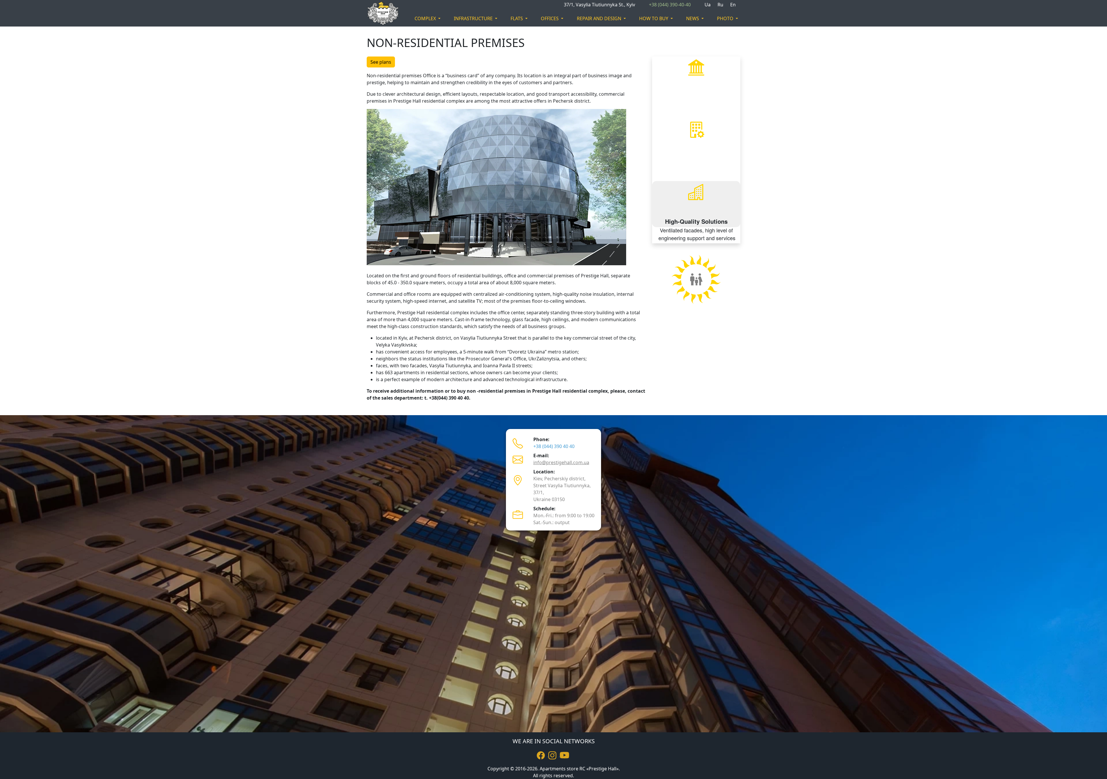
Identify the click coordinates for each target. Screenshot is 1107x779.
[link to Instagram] (554, 755)
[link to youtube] (565, 755)
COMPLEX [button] (426, 18)
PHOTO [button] (726, 18)
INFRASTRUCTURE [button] (474, 18)
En (733, 4)
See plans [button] (380, 62)
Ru (720, 4)
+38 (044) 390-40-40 (670, 4)
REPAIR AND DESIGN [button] (599, 18)
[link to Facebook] (542, 755)
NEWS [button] (693, 18)
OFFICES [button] (550, 18)
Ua (708, 4)
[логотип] (379, 13)
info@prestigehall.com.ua (561, 462)
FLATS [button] (517, 18)
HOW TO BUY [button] (654, 18)
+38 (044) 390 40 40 (554, 446)
